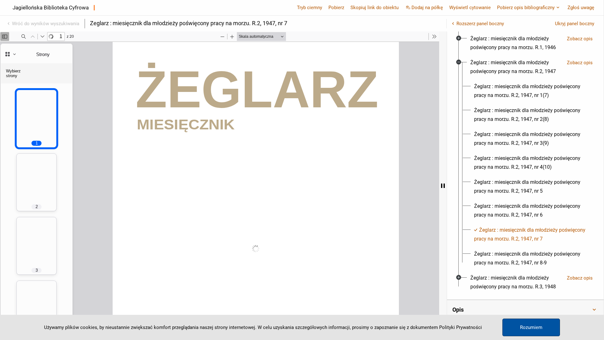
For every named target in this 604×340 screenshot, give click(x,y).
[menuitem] (516, 43)
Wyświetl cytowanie (470, 7)
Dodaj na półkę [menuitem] (427, 7)
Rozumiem (531, 327)
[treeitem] (525, 43)
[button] (525, 310)
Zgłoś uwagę (581, 7)
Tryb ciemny (309, 7)
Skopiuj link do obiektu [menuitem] (374, 7)
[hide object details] (443, 185)
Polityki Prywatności (460, 327)
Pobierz (336, 7)
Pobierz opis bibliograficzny (526, 7)
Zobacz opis (580, 39)
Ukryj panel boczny (574, 23)
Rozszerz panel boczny (480, 23)
